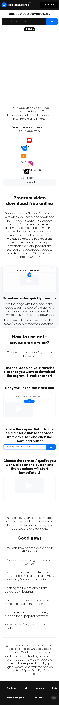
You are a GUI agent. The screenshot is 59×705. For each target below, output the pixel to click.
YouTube (11, 688)
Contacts (38, 698)
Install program (15, 698)
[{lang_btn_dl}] (52, 21)
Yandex (40, 688)
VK (26, 688)
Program (49, 5)
